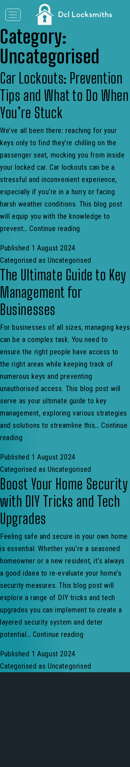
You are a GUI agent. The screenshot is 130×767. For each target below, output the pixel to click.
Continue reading (54, 228)
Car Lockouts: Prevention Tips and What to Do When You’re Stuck (64, 95)
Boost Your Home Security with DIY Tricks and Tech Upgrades (63, 501)
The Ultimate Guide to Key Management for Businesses (63, 292)
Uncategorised (69, 260)
